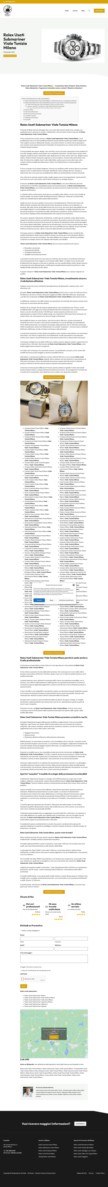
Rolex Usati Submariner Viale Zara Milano (39, 1000)
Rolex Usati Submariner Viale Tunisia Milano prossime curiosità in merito (46, 104)
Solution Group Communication (45, 1173)
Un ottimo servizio (30, 115)
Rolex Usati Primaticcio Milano (84, 1145)
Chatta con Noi (16, 1153)
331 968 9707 (10, 2)
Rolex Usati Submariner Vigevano (36, 1004)
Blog (83, 11)
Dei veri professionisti (31, 112)
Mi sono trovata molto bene (33, 114)
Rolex (22, 1064)
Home (67, 11)
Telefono (58, 945)
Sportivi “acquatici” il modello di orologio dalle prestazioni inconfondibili (46, 106)
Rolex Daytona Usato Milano (48, 1145)
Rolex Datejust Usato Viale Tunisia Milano (49, 1071)
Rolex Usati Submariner (10, 55)
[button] (74, 585)
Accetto (54, 1037)
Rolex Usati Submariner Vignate (35, 1006)
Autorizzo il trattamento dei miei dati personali (36, 970)
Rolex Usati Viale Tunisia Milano (31, 1069)
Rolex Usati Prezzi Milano (47, 1153)
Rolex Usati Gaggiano (81, 1157)
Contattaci (99, 11)
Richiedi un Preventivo (54, 93)
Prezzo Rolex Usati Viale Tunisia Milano (58, 1075)
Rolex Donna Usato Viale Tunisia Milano (39, 1073)
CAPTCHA (23, 974)
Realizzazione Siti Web (19, 1173)
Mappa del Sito (82, 1173)
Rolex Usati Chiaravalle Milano (83, 1148)
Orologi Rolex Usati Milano (47, 1157)
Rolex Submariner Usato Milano (49, 1148)
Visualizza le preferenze (66, 600)
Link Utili (27, 119)
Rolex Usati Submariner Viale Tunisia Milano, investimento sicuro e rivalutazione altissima (51, 101)
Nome (22, 942)
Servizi (75, 11)
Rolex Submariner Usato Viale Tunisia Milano (58, 1069)
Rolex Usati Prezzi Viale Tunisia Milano (66, 1073)
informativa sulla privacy (34, 967)
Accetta (39, 600)
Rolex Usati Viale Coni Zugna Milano (85, 1153)
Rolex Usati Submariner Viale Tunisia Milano (36, 98)
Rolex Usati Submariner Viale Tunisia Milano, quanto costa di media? (45, 108)
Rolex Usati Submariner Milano (35, 995)
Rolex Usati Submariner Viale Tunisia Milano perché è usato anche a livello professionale (50, 103)
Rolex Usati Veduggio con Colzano (85, 1151)
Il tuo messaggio (26, 953)
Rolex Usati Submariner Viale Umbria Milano (40, 998)
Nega (51, 600)
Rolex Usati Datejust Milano (48, 1151)
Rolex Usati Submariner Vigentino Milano (39, 1002)
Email (22, 945)
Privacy (91, 1173)
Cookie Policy (54, 1033)
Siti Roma (31, 1173)
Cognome (58, 942)
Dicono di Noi (29, 110)
